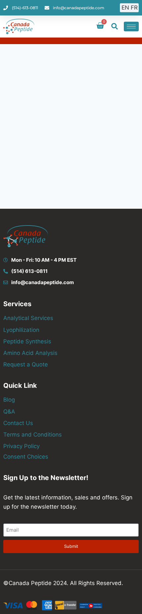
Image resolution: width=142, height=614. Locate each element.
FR (134, 7)
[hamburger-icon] (131, 26)
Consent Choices (25, 456)
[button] (115, 26)
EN (125, 7)
